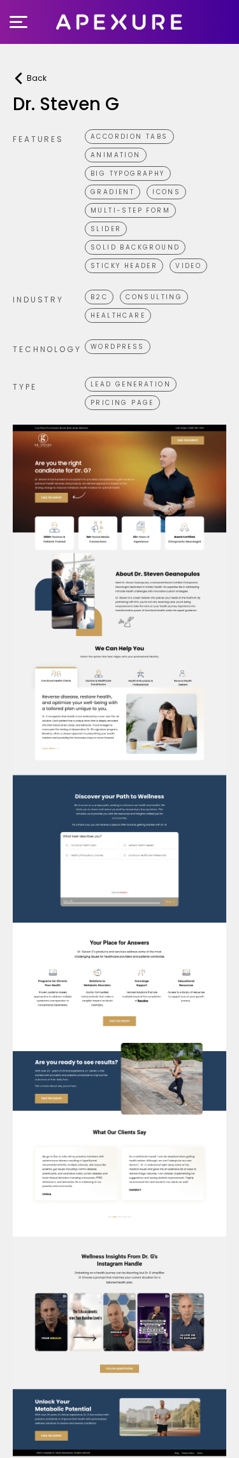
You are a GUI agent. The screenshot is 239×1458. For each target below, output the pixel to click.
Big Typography (128, 173)
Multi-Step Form (130, 210)
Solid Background (135, 247)
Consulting (154, 297)
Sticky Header (124, 266)
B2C (99, 297)
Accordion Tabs (129, 136)
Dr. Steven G (66, 104)
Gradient (112, 192)
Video (188, 266)
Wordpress (118, 346)
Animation (116, 155)
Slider (106, 229)
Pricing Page (122, 402)
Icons (166, 192)
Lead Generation (131, 384)
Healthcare (118, 315)
